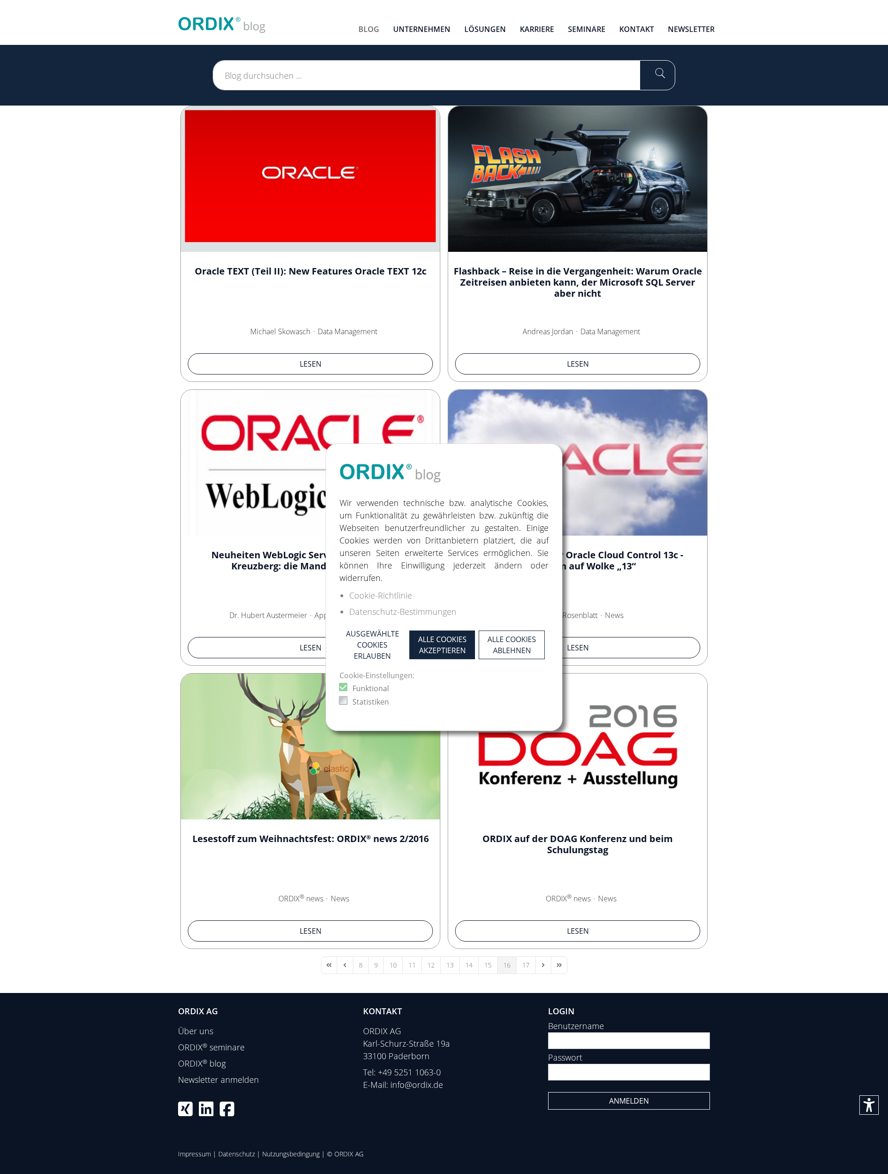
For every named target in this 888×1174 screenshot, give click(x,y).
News (614, 615)
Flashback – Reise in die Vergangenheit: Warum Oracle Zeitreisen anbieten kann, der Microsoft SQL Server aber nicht (578, 282)
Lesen (310, 364)
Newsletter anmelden (218, 1079)
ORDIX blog (202, 1063)
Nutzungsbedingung (291, 1153)
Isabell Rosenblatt (568, 615)
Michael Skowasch (280, 331)
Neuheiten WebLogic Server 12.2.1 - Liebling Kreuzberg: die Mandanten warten (310, 560)
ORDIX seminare (211, 1047)
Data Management (347, 331)
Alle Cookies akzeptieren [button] (442, 645)
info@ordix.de (416, 1084)
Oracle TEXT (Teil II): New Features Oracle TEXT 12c (310, 271)
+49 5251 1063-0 (409, 1072)
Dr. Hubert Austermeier (268, 615)
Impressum (194, 1153)
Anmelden (629, 1101)
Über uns (195, 1031)
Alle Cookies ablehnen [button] (511, 645)
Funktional (370, 688)
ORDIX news (300, 898)
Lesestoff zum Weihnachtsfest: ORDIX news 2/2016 (310, 838)
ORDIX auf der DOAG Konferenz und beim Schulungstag (577, 844)
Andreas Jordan (548, 331)
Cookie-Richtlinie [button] (380, 595)
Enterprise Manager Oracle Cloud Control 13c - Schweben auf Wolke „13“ (577, 560)
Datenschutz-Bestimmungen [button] (402, 611)
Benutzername (576, 1026)
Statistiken (370, 702)
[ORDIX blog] (222, 21)
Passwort (565, 1057)
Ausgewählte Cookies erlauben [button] (372, 645)
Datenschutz (236, 1153)
